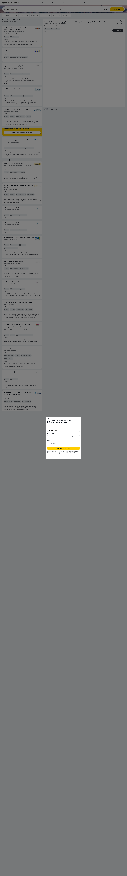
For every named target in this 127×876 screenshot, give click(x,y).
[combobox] (62, 430)
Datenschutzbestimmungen (74, 451)
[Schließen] (78, 419)
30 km (75, 437)
